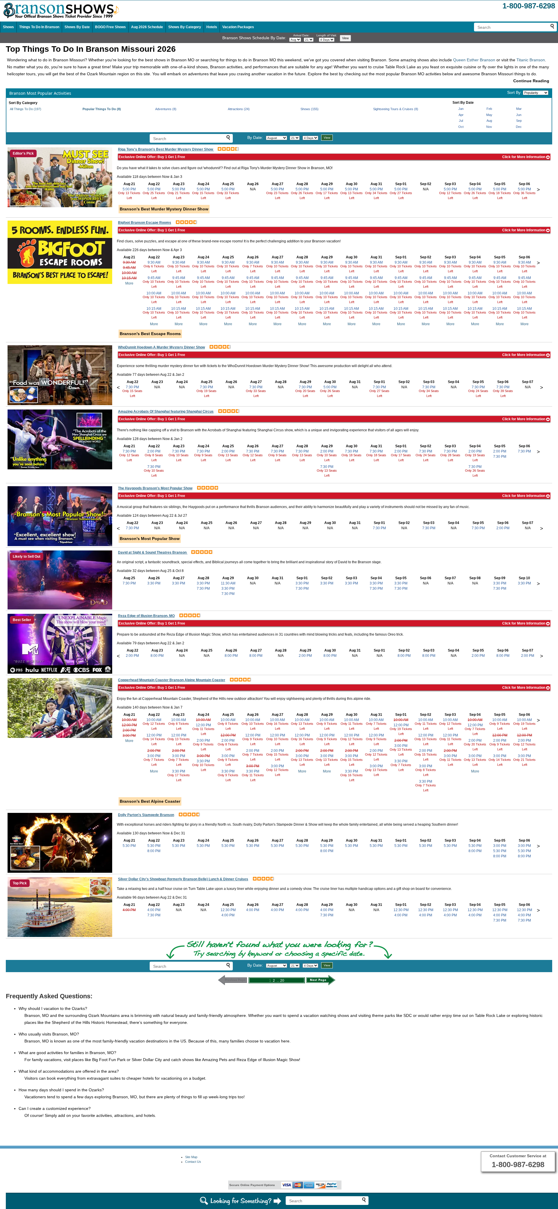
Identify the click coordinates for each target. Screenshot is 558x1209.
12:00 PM (129, 725)
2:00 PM (153, 451)
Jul (461, 120)
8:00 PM (157, 656)
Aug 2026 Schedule (147, 27)
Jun (518, 115)
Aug (489, 120)
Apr (461, 115)
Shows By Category (184, 27)
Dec (519, 126)
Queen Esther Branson (474, 60)
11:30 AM (228, 583)
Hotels (211, 27)
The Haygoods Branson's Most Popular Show (155, 488)
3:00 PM (129, 736)
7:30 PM (132, 387)
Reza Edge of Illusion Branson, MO (146, 616)
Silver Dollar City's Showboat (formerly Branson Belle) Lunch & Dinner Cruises (183, 879)
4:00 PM (129, 910)
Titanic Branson (530, 60)
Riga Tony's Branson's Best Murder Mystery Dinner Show (166, 149)
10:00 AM (129, 273)
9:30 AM (129, 262)
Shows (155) (310, 109)
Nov (489, 126)
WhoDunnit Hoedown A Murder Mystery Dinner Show (161, 347)
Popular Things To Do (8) (102, 109)
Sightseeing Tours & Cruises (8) (395, 109)
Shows (8, 27)
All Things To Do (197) (25, 109)
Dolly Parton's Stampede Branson (146, 815)
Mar (519, 108)
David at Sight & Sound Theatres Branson (152, 552)
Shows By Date (77, 27)
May (489, 115)
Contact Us (193, 1161)
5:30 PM (129, 846)
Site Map (191, 1157)
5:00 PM (129, 189)
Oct (461, 126)
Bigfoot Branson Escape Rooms (144, 223)
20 (282, 981)
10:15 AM (129, 278)
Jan (461, 108)
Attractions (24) (239, 109)
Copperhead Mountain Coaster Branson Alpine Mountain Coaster (171, 680)
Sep (519, 120)
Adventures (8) (165, 109)
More (129, 283)
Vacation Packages (238, 27)
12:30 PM (228, 910)
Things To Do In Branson (39, 27)
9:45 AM (129, 268)
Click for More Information (524, 157)
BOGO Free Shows (110, 27)
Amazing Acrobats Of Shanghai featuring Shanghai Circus (166, 411)
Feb (489, 108)
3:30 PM (153, 583)
